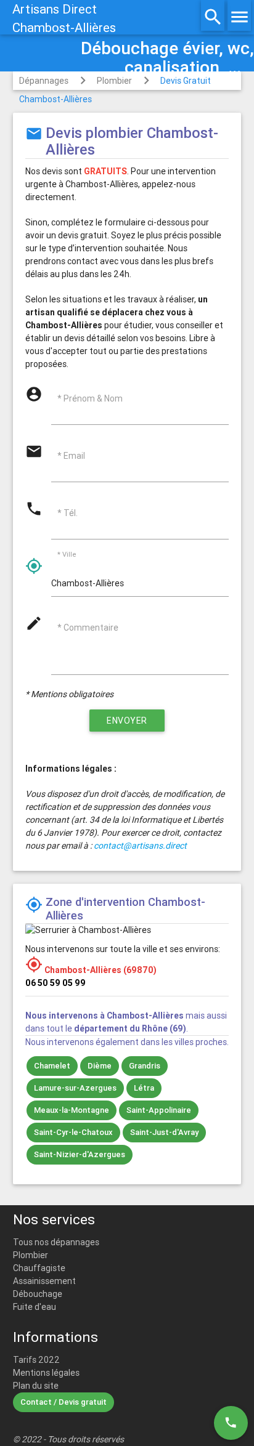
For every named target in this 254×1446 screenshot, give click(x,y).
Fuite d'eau (34, 1306)
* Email (71, 455)
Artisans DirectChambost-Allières (64, 18)
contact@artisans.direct (140, 845)
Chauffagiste (39, 1268)
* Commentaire (87, 627)
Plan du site (36, 1385)
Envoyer (127, 720)
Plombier (114, 80)
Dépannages (43, 80)
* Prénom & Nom (90, 398)
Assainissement (44, 1280)
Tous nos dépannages (56, 1242)
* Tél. (67, 513)
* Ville (66, 555)
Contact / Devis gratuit (63, 1402)
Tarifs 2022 (36, 1359)
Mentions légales (46, 1372)
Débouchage (37, 1293)
